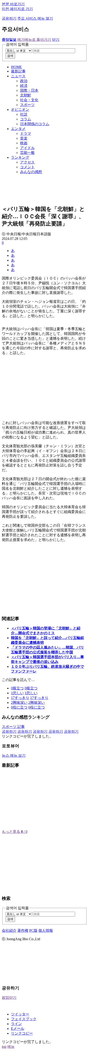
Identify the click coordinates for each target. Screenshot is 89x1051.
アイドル (27, 148)
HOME (16, 67)
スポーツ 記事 (13, 727)
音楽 (23, 138)
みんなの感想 (31, 172)
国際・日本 (29, 90)
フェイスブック (24, 1019)
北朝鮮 (25, 95)
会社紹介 (9, 930)
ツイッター (20, 1014)
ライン (16, 1024)
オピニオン (20, 109)
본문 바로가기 (13, 4)
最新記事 (18, 71)
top (4, 1046)
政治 (23, 81)
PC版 (33, 930)
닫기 (55, 39)
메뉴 (11, 1046)
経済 (23, 86)
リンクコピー (22, 1033)
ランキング (20, 157)
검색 (10, 55)
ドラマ (25, 133)
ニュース (18, 76)
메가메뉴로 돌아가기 (34, 39)
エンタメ (18, 129)
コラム (25, 119)
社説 (23, 114)
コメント (27, 167)
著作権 (22, 930)
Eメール (17, 1028)
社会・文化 (29, 100)
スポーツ (27, 105)
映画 (23, 143)
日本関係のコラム (34, 124)
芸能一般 (27, 153)
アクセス (27, 162)
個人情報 (45, 930)
